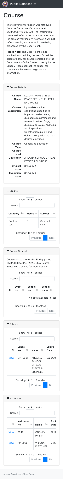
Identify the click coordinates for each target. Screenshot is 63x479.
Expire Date (50, 348)
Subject (44, 213)
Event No (18, 288)
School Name (46, 288)
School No (31, 288)
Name (35, 350)
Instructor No (23, 423)
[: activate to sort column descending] (10, 288)
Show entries (30, 199)
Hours (30, 213)
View (11, 357)
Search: (14, 205)
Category (13, 213)
